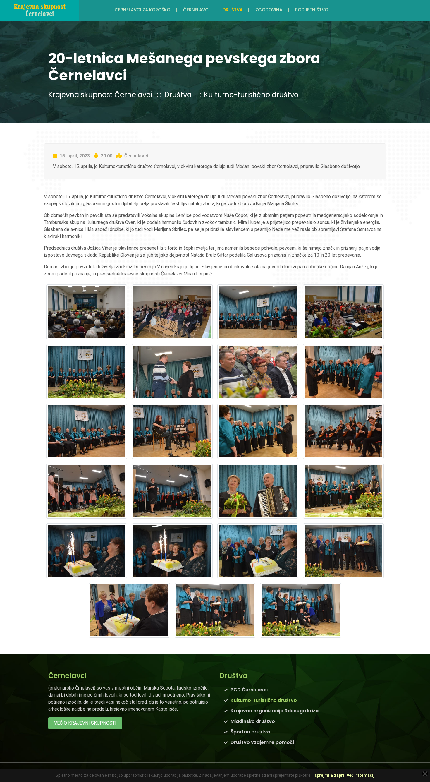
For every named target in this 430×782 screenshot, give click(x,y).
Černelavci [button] (196, 10)
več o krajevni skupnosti (85, 723)
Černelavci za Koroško (142, 10)
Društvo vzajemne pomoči (262, 742)
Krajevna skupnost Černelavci (100, 95)
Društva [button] (232, 10)
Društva (178, 95)
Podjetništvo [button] (311, 10)
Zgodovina (268, 10)
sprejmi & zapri (329, 775)
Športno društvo (250, 731)
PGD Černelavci (249, 689)
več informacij (360, 775)
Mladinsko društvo (253, 721)
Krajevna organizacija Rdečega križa (275, 710)
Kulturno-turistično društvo (251, 95)
